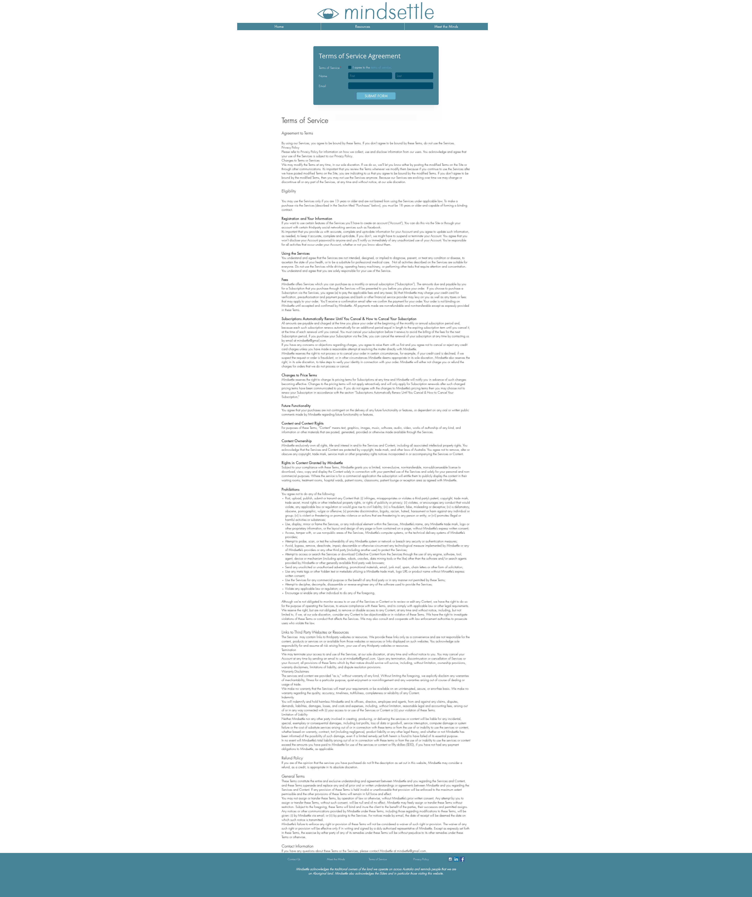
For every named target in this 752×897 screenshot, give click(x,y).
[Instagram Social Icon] (450, 859)
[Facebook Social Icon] (462, 859)
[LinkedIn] (456, 859)
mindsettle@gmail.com (311, 340)
